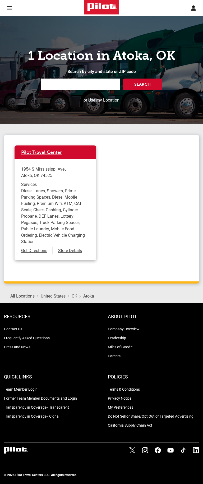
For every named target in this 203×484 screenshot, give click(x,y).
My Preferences (120, 407)
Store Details (70, 250)
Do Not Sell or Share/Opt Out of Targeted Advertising (150, 416)
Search (142, 84)
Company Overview (124, 328)
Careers (114, 355)
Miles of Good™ (120, 346)
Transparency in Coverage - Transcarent (36, 407)
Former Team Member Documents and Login (40, 398)
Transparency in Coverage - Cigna (31, 416)
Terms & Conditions (124, 389)
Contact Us (13, 328)
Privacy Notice (119, 398)
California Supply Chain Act (130, 425)
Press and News (17, 346)
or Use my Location (101, 100)
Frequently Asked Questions (27, 337)
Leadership (117, 337)
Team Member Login (21, 389)
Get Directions (34, 250)
